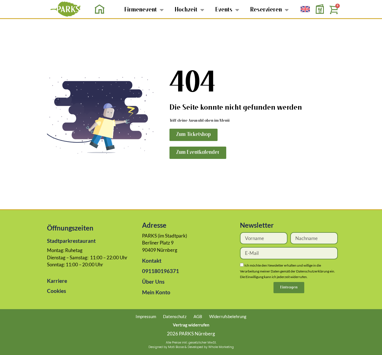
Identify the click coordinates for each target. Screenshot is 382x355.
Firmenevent (140, 10)
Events (223, 10)
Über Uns (153, 281)
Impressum (146, 316)
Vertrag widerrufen (191, 324)
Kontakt (151, 260)
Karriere (57, 281)
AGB (198, 316)
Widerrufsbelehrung (227, 316)
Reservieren (266, 10)
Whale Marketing (221, 347)
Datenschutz (175, 316)
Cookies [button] (56, 291)
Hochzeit (186, 10)
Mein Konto (156, 292)
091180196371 (160, 271)
